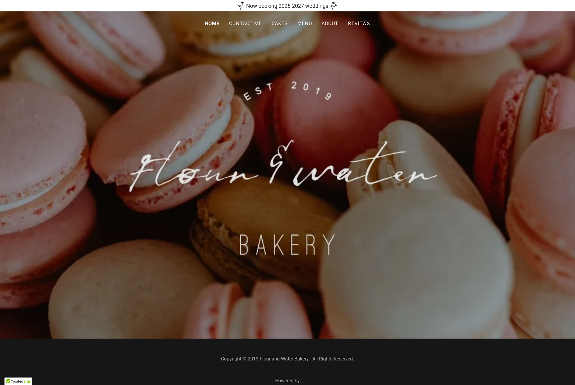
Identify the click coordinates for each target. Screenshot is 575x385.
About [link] (330, 23)
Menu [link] (304, 23)
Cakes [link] (280, 23)
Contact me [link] (245, 23)
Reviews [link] (359, 23)
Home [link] (212, 23)
